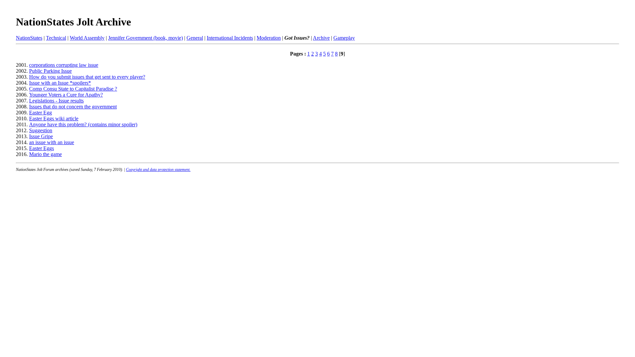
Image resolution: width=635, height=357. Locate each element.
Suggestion (40, 130)
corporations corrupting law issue (63, 65)
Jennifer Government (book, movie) (145, 38)
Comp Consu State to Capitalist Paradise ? (73, 89)
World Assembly (87, 38)
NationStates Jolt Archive (73, 22)
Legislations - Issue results (56, 100)
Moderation (269, 38)
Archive (321, 38)
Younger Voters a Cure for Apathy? (66, 95)
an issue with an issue (51, 142)
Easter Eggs (41, 148)
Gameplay (344, 38)
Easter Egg (40, 112)
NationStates (29, 38)
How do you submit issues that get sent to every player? (87, 77)
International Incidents (230, 38)
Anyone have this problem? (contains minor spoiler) (83, 124)
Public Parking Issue (50, 71)
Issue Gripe (41, 136)
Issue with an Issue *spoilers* (60, 83)
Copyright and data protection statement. (158, 169)
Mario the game (45, 154)
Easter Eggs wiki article (53, 118)
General (195, 38)
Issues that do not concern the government (73, 106)
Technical (56, 38)
